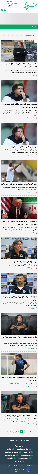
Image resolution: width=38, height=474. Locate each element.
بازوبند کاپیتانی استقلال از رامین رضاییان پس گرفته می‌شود (20, 298)
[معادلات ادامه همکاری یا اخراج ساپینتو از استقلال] (19, 402)
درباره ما (27, 440)
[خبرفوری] (28, 6)
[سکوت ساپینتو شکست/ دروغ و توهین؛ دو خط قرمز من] (19, 324)
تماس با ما (19, 440)
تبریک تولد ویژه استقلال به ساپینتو (25, 261)
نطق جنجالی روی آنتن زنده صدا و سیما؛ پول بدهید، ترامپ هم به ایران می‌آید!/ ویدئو (19, 223)
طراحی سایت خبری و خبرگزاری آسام (15, 470)
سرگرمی (9, 449)
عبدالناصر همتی (26, 455)
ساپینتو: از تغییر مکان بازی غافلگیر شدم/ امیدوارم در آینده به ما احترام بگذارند (20, 106)
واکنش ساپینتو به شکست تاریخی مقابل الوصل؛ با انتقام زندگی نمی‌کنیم (20, 65)
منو (33, 26)
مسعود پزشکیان (23, 458)
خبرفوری (12, 465)
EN (9, 6)
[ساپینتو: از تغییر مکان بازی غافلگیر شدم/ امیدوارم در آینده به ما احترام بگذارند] (19, 91)
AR (11, 6)
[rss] (4, 9)
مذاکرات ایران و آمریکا (11, 452)
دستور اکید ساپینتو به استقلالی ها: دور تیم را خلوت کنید (19, 184)
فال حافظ (27, 452)
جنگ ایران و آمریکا (23, 449)
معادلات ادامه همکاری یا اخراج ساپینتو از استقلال (21, 415)
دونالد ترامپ (17, 461)
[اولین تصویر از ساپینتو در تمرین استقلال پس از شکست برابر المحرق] (19, 364)
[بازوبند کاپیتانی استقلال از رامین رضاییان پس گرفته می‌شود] (19, 284)
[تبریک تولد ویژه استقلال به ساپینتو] (19, 248)
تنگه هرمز (10, 458)
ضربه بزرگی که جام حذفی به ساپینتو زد (24, 147)
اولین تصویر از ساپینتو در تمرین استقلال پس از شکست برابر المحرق (19, 379)
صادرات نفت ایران (10, 455)
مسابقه (12, 440)
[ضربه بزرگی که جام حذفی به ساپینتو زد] (19, 134)
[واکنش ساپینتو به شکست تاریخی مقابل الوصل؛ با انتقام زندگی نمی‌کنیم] (19, 51)
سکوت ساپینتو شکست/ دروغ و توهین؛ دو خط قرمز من (20, 338)
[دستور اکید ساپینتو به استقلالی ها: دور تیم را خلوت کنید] (19, 171)
